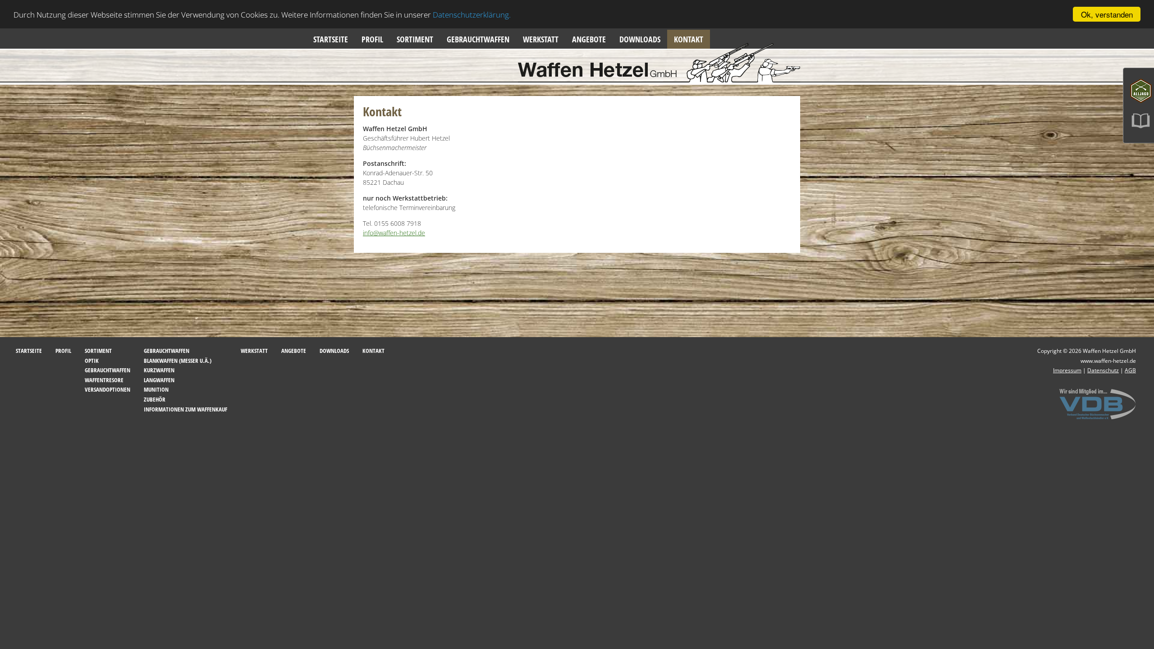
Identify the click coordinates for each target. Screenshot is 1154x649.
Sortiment (415, 39)
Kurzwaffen (159, 370)
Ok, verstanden (1107, 14)
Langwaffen (159, 380)
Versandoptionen (107, 389)
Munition (156, 389)
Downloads (639, 39)
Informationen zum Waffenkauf (185, 409)
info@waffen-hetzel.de (394, 233)
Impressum (1067, 370)
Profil (372, 39)
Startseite (330, 39)
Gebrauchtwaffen (478, 39)
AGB (1130, 370)
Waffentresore (104, 380)
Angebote (589, 39)
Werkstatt (541, 39)
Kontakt (688, 39)
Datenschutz (1103, 370)
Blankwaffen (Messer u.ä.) (177, 360)
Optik (92, 360)
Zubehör (154, 399)
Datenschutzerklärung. (472, 14)
